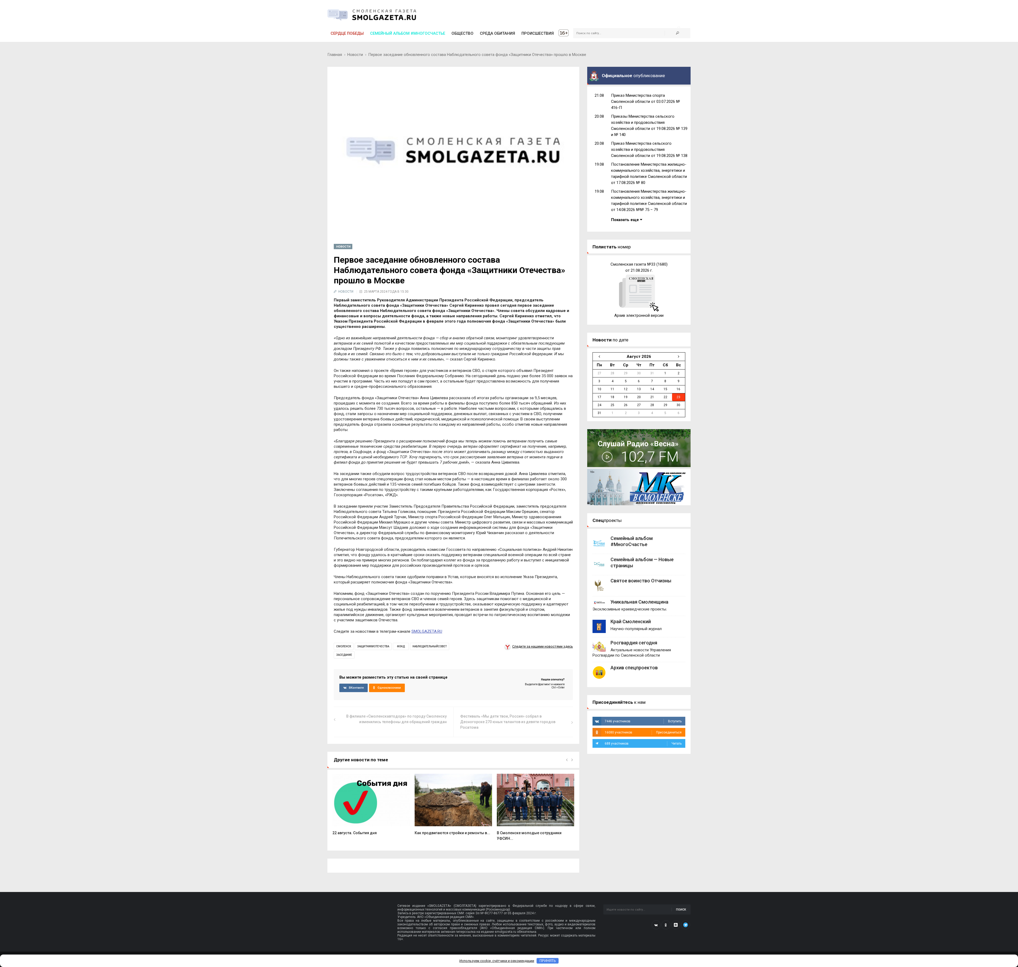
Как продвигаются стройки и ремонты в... (452, 833)
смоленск (343, 646)
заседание (344, 654)
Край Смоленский (631, 621)
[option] (371, 807)
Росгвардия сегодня (634, 642)
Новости (355, 54)
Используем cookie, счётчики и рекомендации (496, 961)
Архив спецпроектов (634, 667)
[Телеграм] (685, 924)
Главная (334, 54)
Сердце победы (347, 33)
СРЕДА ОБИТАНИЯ (497, 33)
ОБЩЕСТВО (462, 33)
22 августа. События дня (354, 833)
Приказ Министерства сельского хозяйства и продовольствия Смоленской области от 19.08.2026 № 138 (649, 149)
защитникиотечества (373, 646)
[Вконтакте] (656, 924)
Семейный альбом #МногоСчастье (407, 33)
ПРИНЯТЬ (547, 961)
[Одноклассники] (665, 924)
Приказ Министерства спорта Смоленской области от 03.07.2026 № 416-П (645, 101)
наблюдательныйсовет (430, 646)
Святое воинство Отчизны (641, 580)
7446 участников (643, 721)
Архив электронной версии (639, 315)
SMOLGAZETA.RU (426, 631)
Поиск (681, 909)
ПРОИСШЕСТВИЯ (537, 33)
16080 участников (643, 732)
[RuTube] (675, 924)
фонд (401, 646)
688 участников (643, 743)
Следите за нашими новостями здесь (542, 646)
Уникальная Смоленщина (639, 602)
